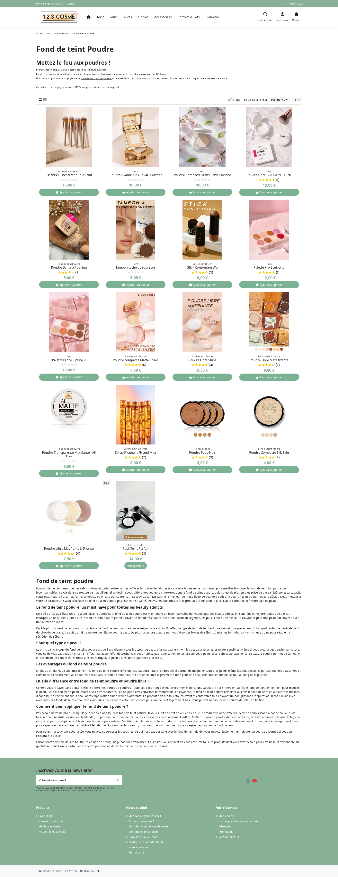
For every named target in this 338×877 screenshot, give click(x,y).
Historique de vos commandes (238, 821)
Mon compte (226, 816)
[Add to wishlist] (98, 113)
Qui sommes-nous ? (141, 821)
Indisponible (135, 566)
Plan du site (136, 852)
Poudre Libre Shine (202, 360)
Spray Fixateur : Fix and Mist (135, 452)
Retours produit (228, 837)
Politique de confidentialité (146, 842)
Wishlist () (295, 3)
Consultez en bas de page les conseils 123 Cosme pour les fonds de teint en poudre (78, 87)
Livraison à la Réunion (143, 837)
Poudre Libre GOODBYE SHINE (269, 175)
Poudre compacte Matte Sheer (135, 360)
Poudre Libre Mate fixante (269, 360)
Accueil (71, 3)
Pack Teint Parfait (135, 548)
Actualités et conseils (52, 832)
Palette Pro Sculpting (269, 267)
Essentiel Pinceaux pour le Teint (69, 175)
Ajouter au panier (71, 192)
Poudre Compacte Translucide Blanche (202, 175)
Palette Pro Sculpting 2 (69, 360)
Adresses (224, 826)
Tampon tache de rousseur (136, 267)
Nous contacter (138, 847)
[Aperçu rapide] (98, 120)
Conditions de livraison (144, 832)
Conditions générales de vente (149, 826)
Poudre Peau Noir (202, 452)
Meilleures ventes (50, 826)
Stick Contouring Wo (202, 267)
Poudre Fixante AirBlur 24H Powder (136, 175)
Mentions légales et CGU (50, 3)
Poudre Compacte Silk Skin (269, 452)
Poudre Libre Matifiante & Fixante (69, 548)
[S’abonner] (118, 780)
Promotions (46, 816)
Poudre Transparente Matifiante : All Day (69, 454)
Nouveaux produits (51, 821)
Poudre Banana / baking (69, 267)
